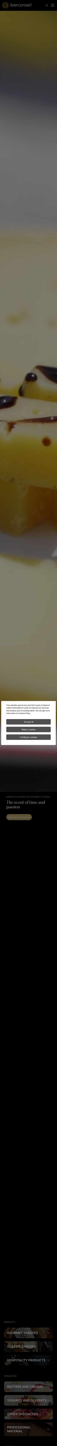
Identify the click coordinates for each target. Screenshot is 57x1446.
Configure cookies (28, 737)
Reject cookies (29, 729)
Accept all (28, 722)
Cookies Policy (24, 713)
